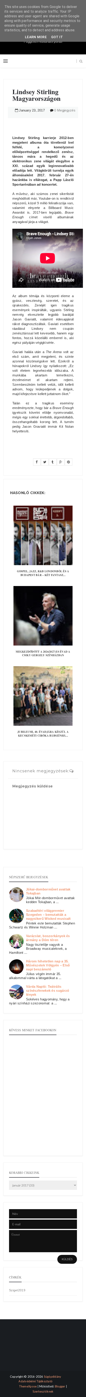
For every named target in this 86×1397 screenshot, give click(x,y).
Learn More (36, 37)
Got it (57, 37)
